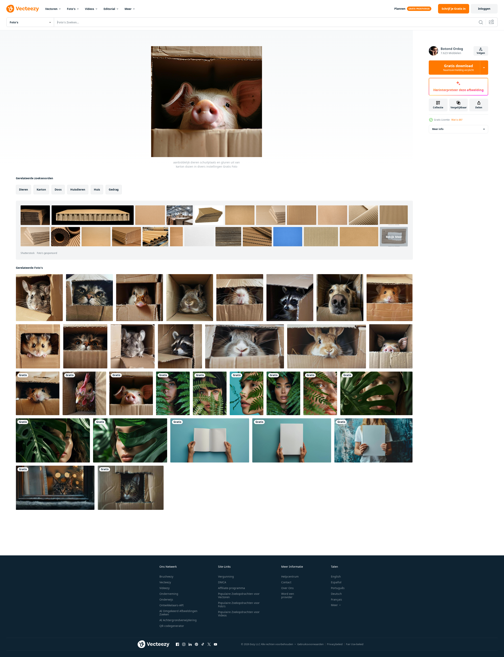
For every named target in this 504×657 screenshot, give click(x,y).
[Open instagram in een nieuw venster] (183, 644)
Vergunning (226, 576)
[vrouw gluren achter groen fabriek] (173, 393)
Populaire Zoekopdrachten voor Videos (239, 613)
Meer (128, 9)
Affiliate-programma (231, 588)
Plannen (399, 8)
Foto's (71, 9)
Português (338, 588)
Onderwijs (166, 599)
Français (336, 599)
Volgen (481, 53)
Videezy (164, 588)
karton (41, 189)
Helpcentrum (290, 576)
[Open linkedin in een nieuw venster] (190, 644)
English (336, 576)
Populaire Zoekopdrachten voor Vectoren (239, 595)
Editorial (109, 9)
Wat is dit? (456, 119)
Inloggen (484, 8)
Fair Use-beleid (354, 644)
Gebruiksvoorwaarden (310, 644)
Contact (286, 582)
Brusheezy (166, 576)
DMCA (222, 582)
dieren (23, 189)
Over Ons (287, 588)
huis (97, 189)
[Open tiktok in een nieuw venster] (202, 644)
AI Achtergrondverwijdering (178, 620)
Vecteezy (165, 582)
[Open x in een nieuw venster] (209, 644)
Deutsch (336, 594)
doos (58, 189)
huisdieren (77, 189)
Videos (89, 9)
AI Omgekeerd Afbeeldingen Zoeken (178, 612)
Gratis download (458, 67)
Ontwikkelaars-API (171, 605)
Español (336, 582)
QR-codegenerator (171, 626)
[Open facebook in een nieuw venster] (177, 644)
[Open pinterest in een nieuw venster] (196, 644)
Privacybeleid (335, 644)
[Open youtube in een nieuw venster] (215, 644)
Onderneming (168, 594)
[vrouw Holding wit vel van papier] (209, 440)
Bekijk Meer (394, 237)
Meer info (437, 129)
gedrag (114, 189)
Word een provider (287, 595)
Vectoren (51, 9)
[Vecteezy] (22, 9)
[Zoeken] (480, 22)
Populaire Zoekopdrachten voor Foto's (239, 604)
